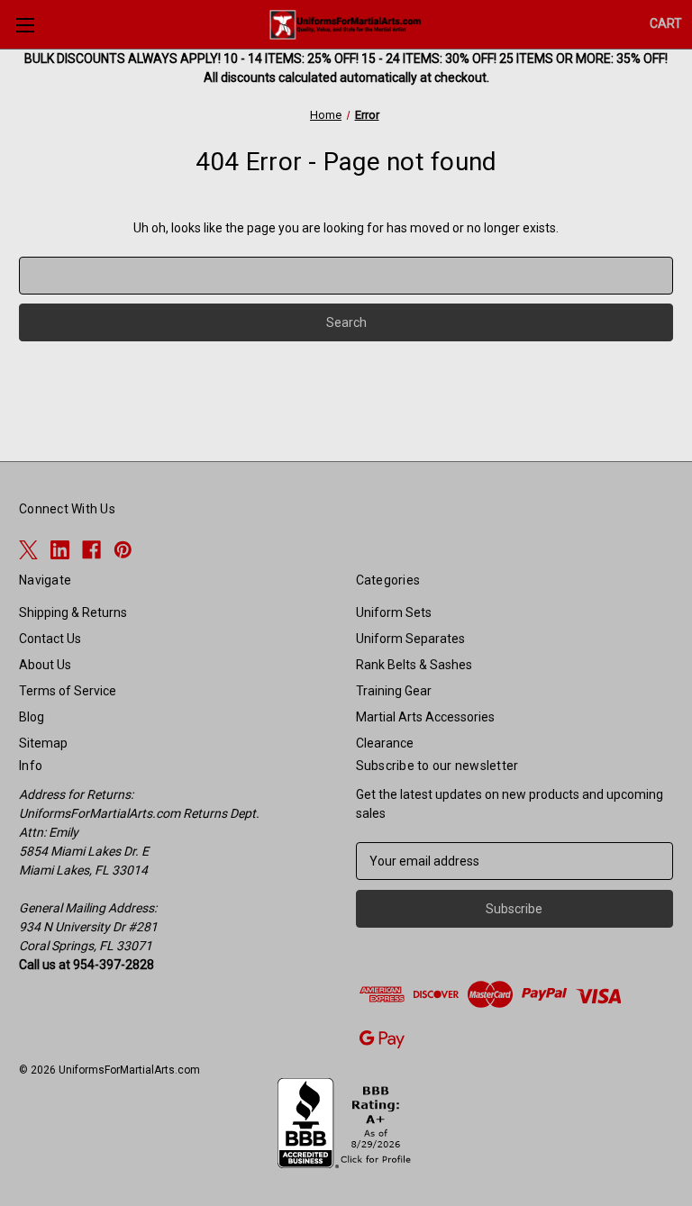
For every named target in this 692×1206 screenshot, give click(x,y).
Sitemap (43, 743)
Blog (31, 717)
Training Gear (394, 691)
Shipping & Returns (73, 612)
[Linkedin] (59, 549)
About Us (45, 664)
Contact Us (50, 638)
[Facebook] (91, 549)
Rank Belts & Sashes (414, 664)
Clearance (385, 743)
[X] (28, 549)
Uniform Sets (394, 612)
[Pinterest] (123, 549)
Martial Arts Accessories (425, 717)
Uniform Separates (410, 638)
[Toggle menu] (25, 25)
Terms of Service (67, 691)
